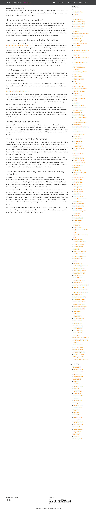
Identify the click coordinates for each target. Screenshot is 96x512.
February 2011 (78, 439)
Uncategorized (78, 323)
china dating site (78, 110)
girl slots (76, 175)
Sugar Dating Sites (79, 304)
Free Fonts (77, 168)
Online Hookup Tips (79, 273)
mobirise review (78, 259)
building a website (79, 91)
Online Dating (78, 263)
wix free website (78, 350)
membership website (80, 254)
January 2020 (77, 367)
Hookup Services (78, 191)
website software (78, 345)
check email (77, 103)
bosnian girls (77, 84)
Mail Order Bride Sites (80, 242)
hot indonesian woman (80, 199)
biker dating (77, 74)
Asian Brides (77, 38)
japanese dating (78, 218)
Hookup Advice (78, 184)
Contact (86, 2)
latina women (77, 227)
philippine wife (78, 275)
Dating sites (77, 136)
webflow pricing (78, 326)
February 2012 (78, 417)
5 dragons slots (78, 12)
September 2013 (78, 396)
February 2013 (78, 400)
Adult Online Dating (79, 21)
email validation (78, 146)
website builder (78, 328)
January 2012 (77, 420)
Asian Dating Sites (79, 41)
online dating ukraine (80, 270)
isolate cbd (77, 213)
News (75, 261)
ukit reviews (77, 311)
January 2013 (77, 403)
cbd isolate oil (78, 96)
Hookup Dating (78, 187)
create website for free (80, 122)
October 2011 (77, 427)
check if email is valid (80, 108)
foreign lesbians (78, 165)
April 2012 (77, 412)
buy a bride (77, 93)
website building (78, 330)
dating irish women (79, 134)
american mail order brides (81, 33)
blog (75, 81)
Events (75, 151)
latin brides (77, 223)
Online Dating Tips (79, 268)
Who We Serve (61, 2)
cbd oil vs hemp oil (79, 98)
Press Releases (78, 278)
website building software (81, 338)
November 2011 (78, 424)
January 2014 (77, 393)
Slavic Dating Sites (79, 299)
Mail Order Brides (79, 244)
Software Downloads (80, 302)
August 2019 (77, 379)
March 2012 (77, 415)
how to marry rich (79, 206)
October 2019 (77, 374)
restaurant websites (79, 280)
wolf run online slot (79, 352)
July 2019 (76, 381)
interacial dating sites (80, 211)
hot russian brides (79, 203)
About (69, 2)
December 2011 (78, 422)
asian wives (77, 45)
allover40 (76, 31)
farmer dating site (79, 153)
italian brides (77, 215)
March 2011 (77, 436)
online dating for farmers (81, 266)
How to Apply (78, 2)
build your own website (80, 88)
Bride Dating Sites (79, 86)
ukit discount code (79, 309)
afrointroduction (78, 29)
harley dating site (79, 177)
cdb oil (75, 100)
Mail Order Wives (78, 247)
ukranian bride (78, 321)
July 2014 (76, 389)
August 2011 (77, 432)
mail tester (77, 249)
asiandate (76, 48)
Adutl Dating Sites (79, 26)
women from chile (79, 354)
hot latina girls (78, 201)
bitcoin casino (78, 77)
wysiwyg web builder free (81, 359)
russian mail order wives (81, 292)
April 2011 (77, 434)
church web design (79, 115)
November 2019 (78, 372)
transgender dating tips (80, 306)
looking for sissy (78, 239)
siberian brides (78, 294)
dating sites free (78, 139)
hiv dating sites (78, 182)
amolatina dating (78, 36)
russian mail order (79, 287)
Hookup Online (78, 189)
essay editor (41, 147)
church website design (80, 117)
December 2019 (78, 369)
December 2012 (78, 405)
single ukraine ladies (80, 297)
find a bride (77, 156)
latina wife (77, 225)
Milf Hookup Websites (80, 256)
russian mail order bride (80, 290)
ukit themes (77, 314)
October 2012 (77, 408)
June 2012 (76, 410)
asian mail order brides (80, 43)
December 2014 (78, 386)
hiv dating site (78, 179)
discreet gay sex (78, 141)
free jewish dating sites (80, 172)
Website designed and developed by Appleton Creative (48, 508)
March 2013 (77, 398)
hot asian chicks (78, 196)
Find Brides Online (79, 160)
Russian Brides (78, 282)
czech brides (77, 124)
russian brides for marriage (81, 285)
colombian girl (78, 120)
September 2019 (78, 377)
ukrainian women (79, 318)
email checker (78, 144)
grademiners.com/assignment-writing (17, 45)
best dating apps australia (81, 50)
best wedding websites (80, 72)
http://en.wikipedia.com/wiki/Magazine (17, 91)
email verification (79, 148)
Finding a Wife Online (80, 163)
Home (54, 2)
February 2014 (78, 391)
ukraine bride (77, 316)
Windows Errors (78, 347)
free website (77, 170)
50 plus (76, 14)
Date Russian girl (78, 132)
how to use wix (78, 208)
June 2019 (76, 384)
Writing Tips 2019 (79, 357)
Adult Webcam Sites (79, 24)
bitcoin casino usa (79, 79)
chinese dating (78, 112)
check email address (79, 105)
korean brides (77, 220)
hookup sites (77, 194)
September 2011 (78, 429)
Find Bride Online (79, 158)
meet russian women (80, 251)
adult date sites (78, 19)
